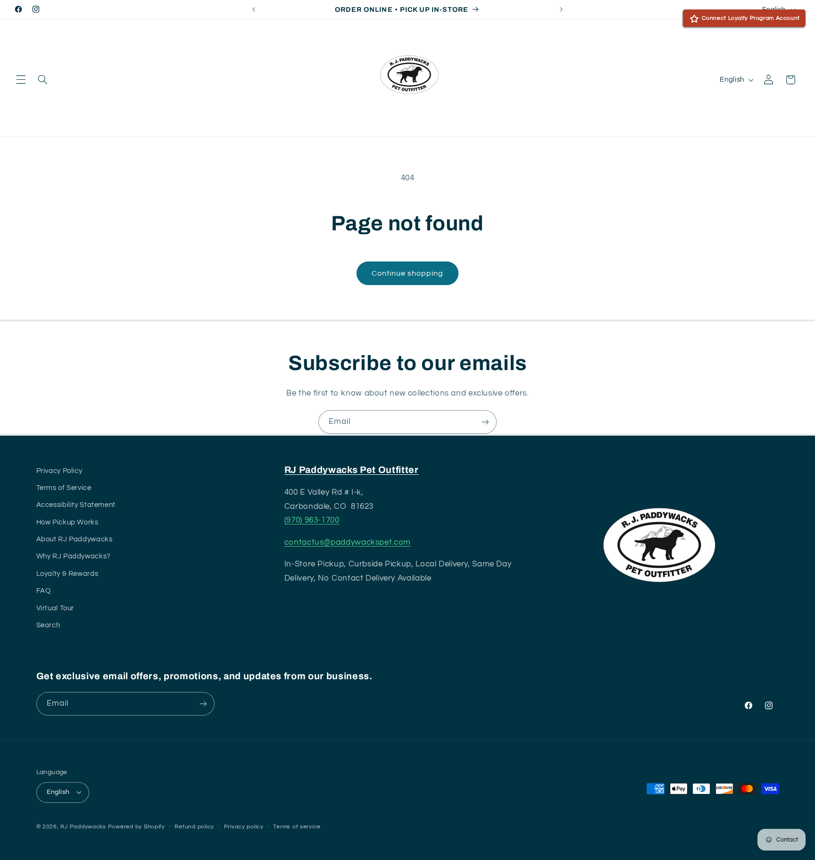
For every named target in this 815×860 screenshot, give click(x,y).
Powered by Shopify (136, 826)
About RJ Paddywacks (74, 539)
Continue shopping (408, 273)
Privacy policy (244, 826)
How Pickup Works (67, 522)
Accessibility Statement (76, 504)
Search (48, 625)
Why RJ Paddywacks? (73, 556)
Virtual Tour (55, 608)
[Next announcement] (561, 9)
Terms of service (297, 826)
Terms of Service (63, 487)
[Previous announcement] (253, 9)
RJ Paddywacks (83, 826)
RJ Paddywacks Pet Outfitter (351, 470)
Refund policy (194, 826)
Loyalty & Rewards (67, 573)
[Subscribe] (485, 421)
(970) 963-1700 (312, 520)
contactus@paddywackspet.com (347, 542)
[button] (21, 80)
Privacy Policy (59, 470)
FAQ (43, 590)
